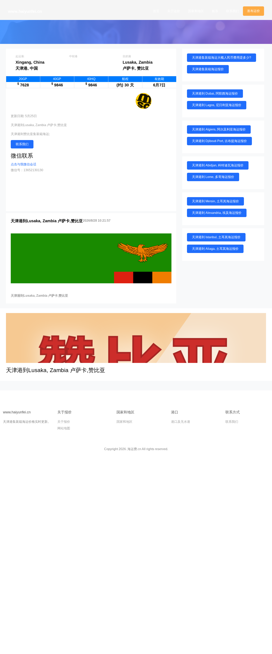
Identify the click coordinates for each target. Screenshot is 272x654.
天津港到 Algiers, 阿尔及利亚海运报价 (219, 129)
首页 (156, 11)
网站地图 (63, 428)
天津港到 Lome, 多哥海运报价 (213, 177)
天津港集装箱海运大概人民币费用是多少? (221, 57)
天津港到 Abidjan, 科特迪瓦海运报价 (218, 165)
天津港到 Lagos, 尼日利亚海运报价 (216, 105)
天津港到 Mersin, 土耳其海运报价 (215, 201)
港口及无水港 (180, 421)
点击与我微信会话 (23, 164)
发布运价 (253, 11)
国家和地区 (196, 11)
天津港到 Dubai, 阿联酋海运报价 (215, 93)
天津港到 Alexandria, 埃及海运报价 (217, 212)
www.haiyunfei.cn (25, 11)
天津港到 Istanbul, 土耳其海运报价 (216, 237)
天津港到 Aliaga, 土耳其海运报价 (215, 248)
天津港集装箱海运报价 (208, 69)
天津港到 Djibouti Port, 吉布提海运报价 (219, 141)
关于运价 (173, 11)
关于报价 (63, 421)
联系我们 (232, 11)
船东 (215, 11)
